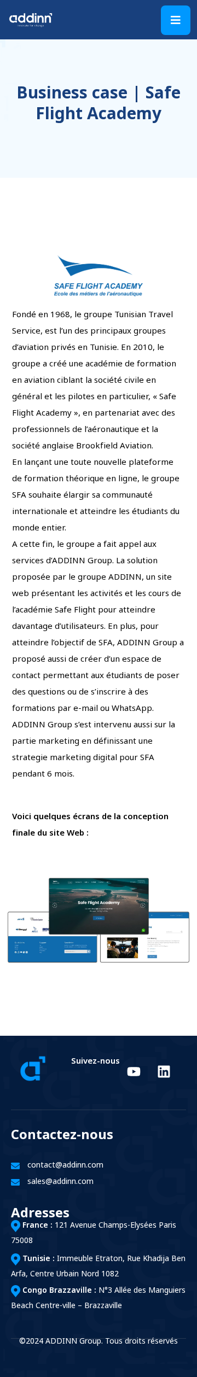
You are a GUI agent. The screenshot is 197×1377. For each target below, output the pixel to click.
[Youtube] (133, 1071)
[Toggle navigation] (175, 20)
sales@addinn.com (60, 1182)
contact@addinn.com (65, 1165)
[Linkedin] (163, 1071)
